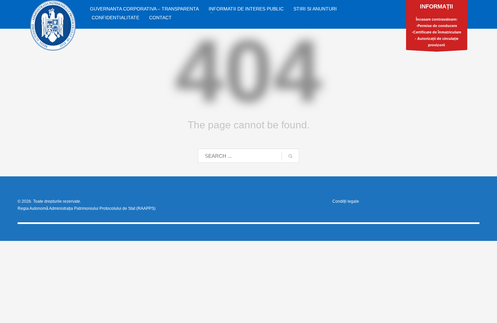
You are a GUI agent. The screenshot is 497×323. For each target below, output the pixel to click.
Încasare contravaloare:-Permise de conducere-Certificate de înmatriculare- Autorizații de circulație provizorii (436, 25)
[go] (290, 156)
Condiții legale (345, 201)
